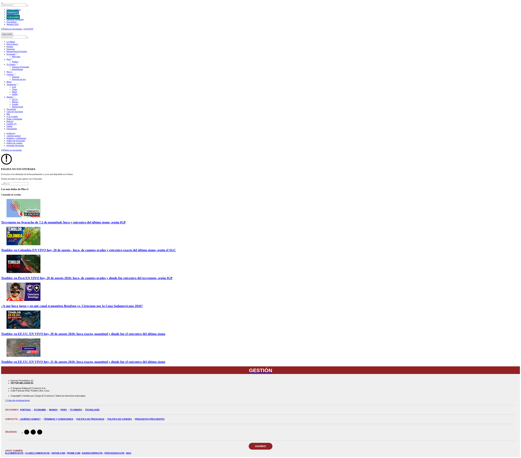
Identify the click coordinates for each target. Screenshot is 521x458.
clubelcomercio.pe (37, 453)
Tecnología (11, 109)
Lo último (11, 42)
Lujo (14, 87)
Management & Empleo (17, 51)
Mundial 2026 (13, 24)
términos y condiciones (16, 138)
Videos (9, 126)
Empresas (11, 14)
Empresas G (12, 12)
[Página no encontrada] (11, 150)
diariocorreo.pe (92, 453)
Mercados (16, 56)
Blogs (9, 82)
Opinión (10, 74)
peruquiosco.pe (114, 453)
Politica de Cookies (119, 419)
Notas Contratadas (14, 119)
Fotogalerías (12, 129)
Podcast (10, 121)
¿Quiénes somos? (30, 419)
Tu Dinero (11, 64)
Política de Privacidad (90, 419)
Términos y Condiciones (58, 419)
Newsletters (12, 22)
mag (128, 453)
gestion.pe (11, 133)
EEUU (15, 99)
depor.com (58, 453)
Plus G (9, 72)
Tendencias (11, 84)
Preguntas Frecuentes (149, 419)
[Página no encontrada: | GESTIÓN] (17, 29)
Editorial (15, 77)
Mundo (10, 97)
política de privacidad (16, 140)
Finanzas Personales (15, 19)
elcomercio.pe (14, 453)
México (15, 102)
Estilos (15, 94)
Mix (8, 114)
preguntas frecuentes (15, 145)
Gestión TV (12, 124)
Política (15, 62)
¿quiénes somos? (14, 136)
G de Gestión (13, 17)
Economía (11, 54)
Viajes (14, 89)
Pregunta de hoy (19, 79)
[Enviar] (27, 5)
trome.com (73, 453)
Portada (10, 46)
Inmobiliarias (17, 69)
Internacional (17, 107)
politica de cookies (14, 143)
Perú (8, 59)
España (15, 104)
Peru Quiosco (12, 44)
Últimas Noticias (14, 10)
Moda (14, 92)
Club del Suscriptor (15, 111)
